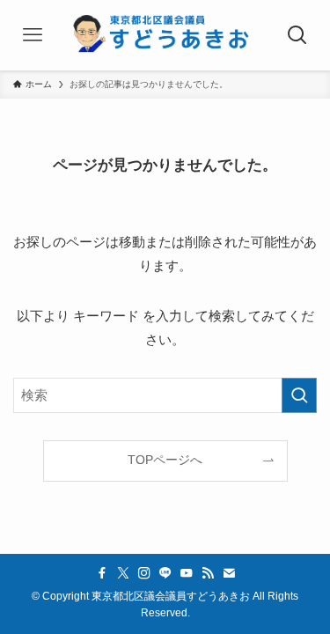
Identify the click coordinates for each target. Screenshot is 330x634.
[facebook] (102, 573)
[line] (165, 573)
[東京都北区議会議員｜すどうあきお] (165, 35)
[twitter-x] (123, 573)
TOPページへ (165, 460)
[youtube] (186, 573)
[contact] (229, 573)
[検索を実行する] (299, 395)
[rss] (208, 573)
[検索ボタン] (297, 35)
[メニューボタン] (32, 35)
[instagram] (144, 573)
